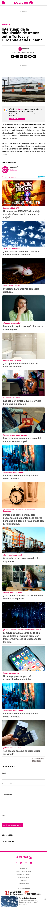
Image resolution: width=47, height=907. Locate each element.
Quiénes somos (23, 877)
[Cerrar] (45, 899)
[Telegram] (30, 56)
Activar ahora (15, 119)
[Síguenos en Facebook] (16, 863)
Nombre (5, 773)
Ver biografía (13, 169)
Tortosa (6, 24)
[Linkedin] (21, 56)
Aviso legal (23, 868)
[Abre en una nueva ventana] (14, 893)
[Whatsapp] (25, 56)
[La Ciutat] (23, 2)
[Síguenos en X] (21, 863)
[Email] (34, 56)
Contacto (23, 880)
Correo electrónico (8, 784)
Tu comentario (7, 795)
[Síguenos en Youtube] (31, 863)
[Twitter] (17, 56)
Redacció (25, 49)
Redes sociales (23, 883)
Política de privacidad (23, 871)
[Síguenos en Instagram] (26, 863)
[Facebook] (13, 56)
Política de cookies (23, 874)
